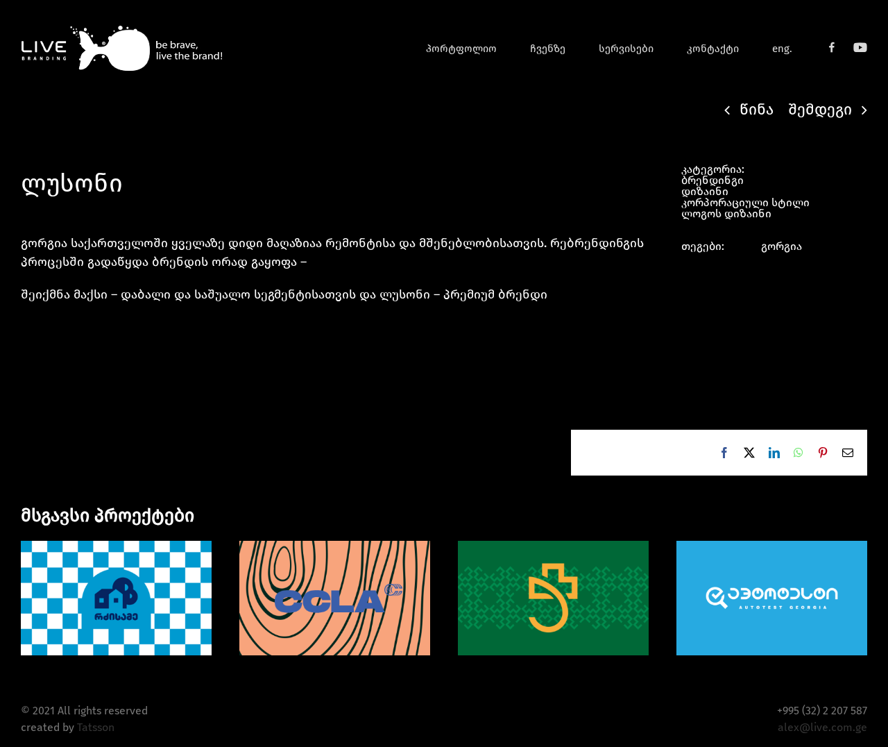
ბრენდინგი (712, 180)
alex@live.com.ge (822, 727)
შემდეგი (820, 109)
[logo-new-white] (121, 29)
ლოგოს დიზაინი (726, 213)
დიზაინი (704, 191)
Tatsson (95, 727)
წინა (757, 109)
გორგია (781, 246)
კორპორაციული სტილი (745, 202)
